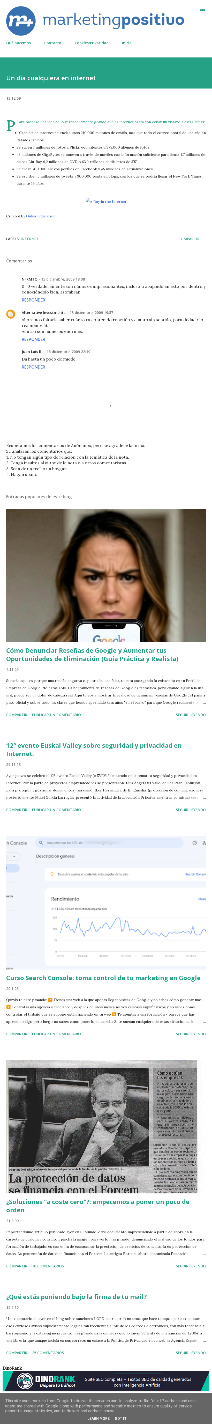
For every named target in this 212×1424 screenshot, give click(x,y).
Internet (30, 238)
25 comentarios (48, 1352)
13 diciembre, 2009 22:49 (68, 351)
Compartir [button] (189, 238)
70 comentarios (48, 1266)
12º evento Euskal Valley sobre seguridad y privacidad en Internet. (94, 749)
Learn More (98, 1418)
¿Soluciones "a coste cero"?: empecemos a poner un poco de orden (98, 1205)
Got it (121, 1418)
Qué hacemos (18, 42)
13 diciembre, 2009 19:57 (91, 312)
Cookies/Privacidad (92, 42)
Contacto (52, 42)
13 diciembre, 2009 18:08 (63, 279)
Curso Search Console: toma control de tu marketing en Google (103, 977)
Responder (33, 300)
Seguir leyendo (191, 714)
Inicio (127, 42)
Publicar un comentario (56, 714)
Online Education (40, 216)
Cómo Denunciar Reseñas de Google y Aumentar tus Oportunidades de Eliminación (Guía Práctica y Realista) (92, 654)
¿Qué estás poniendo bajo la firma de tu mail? (76, 1296)
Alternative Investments (43, 312)
